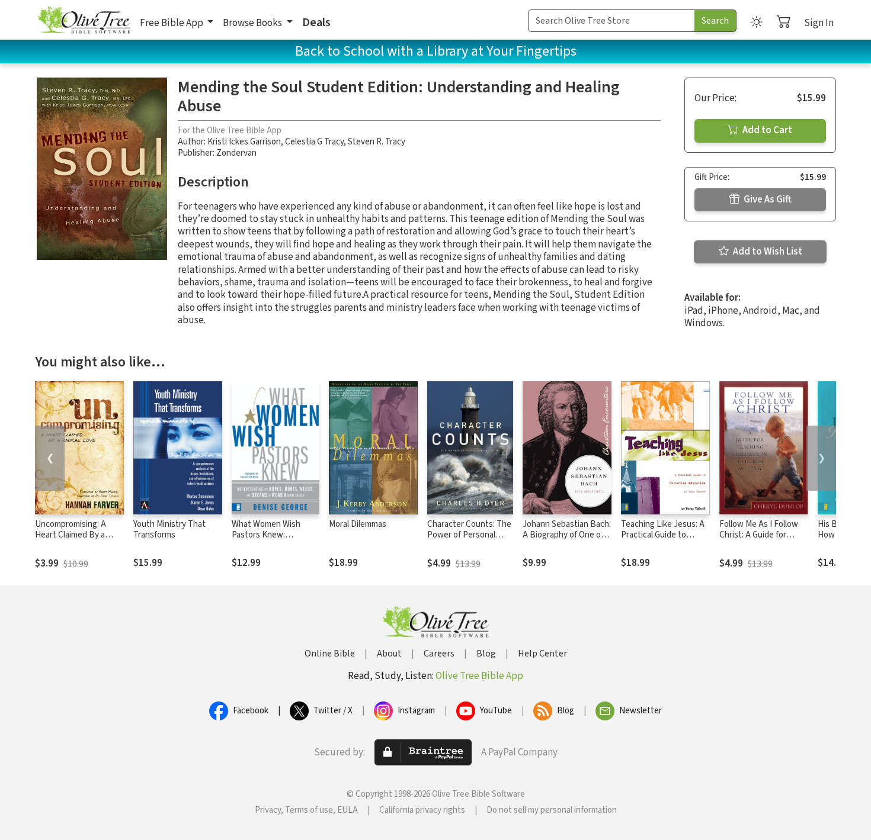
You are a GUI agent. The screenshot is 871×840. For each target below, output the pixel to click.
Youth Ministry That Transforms (169, 530)
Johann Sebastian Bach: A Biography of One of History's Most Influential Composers (567, 541)
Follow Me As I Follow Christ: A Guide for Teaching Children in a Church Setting (759, 541)
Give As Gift (767, 199)
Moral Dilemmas (357, 524)
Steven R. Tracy (376, 142)
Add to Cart (766, 130)
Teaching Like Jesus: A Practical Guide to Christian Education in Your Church (663, 541)
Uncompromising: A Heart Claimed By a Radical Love (70, 535)
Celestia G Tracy (314, 142)
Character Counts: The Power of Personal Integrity (469, 535)
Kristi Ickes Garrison (244, 142)
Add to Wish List (766, 251)
